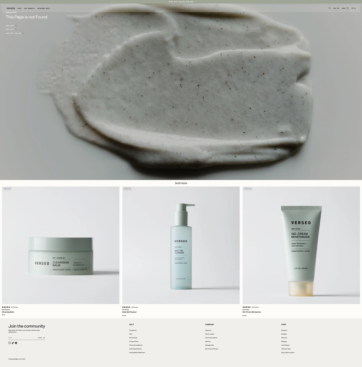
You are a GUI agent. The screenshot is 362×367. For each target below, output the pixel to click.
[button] (19, 8)
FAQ (130, 334)
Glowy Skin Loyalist (287, 352)
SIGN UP (41, 338)
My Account (133, 337)
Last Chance (285, 345)
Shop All (284, 330)
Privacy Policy (133, 341)
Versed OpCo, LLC (16, 359)
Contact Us (133, 330)
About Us (208, 330)
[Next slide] (358, 1)
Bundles (284, 334)
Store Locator (209, 334)
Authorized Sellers (135, 349)
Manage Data (209, 345)
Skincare (284, 337)
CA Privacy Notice (211, 337)
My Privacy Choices (211, 349)
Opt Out (207, 341)
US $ (353, 8)
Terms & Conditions (135, 345)
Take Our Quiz (286, 349)
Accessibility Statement (137, 352)
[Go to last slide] (3, 1)
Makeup (284, 341)
